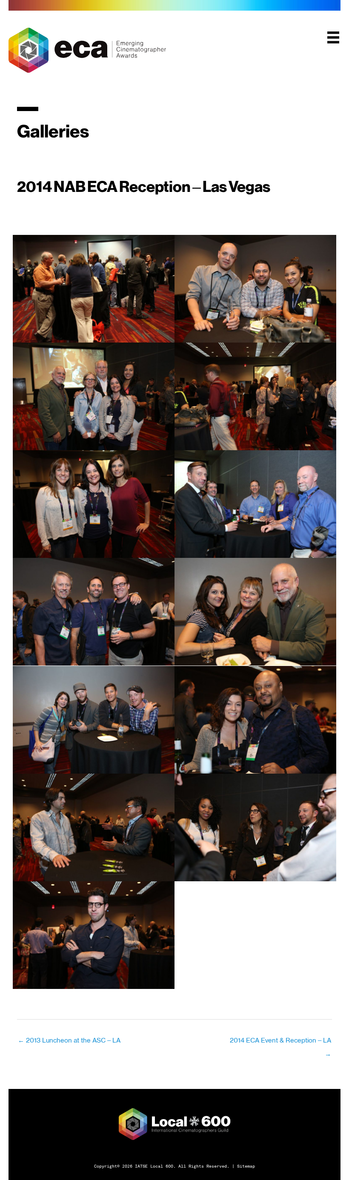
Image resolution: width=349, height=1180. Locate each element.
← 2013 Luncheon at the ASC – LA (69, 1040)
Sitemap (246, 1166)
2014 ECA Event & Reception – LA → (280, 1042)
